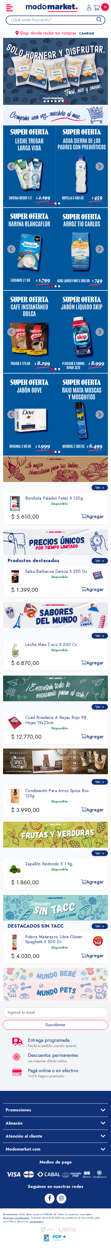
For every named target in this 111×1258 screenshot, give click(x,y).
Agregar (47, 516)
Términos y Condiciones (16, 1217)
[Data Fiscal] (46, 1237)
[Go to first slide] (100, 71)
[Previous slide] (11, 71)
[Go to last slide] (11, 166)
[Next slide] (100, 166)
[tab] (45, 101)
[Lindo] (67, 1229)
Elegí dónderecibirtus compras (57, 33)
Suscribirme (55, 1025)
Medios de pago (55, 1162)
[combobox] (58, 20)
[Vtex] (47, 1229)
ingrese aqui (36, 1221)
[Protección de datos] (59, 1238)
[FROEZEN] (55, 71)
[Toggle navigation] (9, 8)
